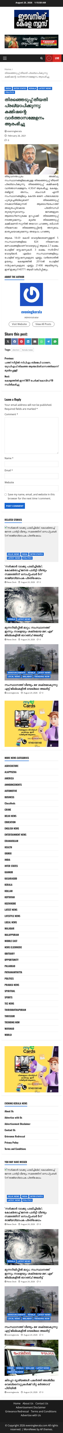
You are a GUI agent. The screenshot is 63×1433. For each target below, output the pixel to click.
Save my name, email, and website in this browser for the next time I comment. (31, 496)
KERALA (32, 88)
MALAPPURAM (12, 935)
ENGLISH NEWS (12, 828)
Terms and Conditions (15, 1149)
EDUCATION (10, 822)
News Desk (11, 582)
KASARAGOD (11, 878)
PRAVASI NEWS (12, 985)
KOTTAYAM (10, 897)
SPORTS (8, 997)
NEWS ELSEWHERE (13, 947)
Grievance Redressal (15, 1136)
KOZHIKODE (10, 903)
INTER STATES (20, 88)
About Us (9, 1111)
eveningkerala (14, 131)
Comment (11, 414)
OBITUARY (10, 953)
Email (9, 470)
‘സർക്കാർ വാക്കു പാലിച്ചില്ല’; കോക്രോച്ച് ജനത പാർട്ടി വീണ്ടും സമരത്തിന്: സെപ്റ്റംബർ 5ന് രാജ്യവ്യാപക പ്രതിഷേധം (26, 572)
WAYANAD (9, 1028)
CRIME (8, 809)
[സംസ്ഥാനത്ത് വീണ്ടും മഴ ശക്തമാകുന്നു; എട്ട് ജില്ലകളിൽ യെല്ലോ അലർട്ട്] (31, 662)
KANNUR (9, 872)
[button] (34, 41)
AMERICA (9, 778)
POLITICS (10, 92)
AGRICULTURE (11, 766)
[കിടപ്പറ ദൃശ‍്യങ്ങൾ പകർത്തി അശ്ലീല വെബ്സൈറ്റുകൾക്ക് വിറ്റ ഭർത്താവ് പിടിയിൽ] (31, 1358)
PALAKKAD (10, 966)
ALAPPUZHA (11, 772)
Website (9, 482)
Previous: (31, 364)
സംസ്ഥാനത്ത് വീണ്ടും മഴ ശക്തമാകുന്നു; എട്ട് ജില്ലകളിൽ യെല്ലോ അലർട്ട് (31, 686)
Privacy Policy (11, 1142)
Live (57, 58)
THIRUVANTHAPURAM (15, 1010)
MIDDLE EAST (11, 941)
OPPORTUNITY (12, 960)
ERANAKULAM (11, 841)
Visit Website (19, 324)
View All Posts (43, 324)
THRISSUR (10, 1016)
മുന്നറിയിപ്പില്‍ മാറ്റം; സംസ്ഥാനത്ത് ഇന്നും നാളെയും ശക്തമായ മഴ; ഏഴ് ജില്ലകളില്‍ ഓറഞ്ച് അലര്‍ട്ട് (28, 631)
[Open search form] (41, 58)
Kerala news (27, 349)
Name (9, 458)
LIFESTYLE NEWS (12, 916)
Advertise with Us (13, 1117)
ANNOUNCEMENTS (16, 672)
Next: (29, 380)
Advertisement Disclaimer (17, 1124)
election (16, 349)
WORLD (8, 1035)
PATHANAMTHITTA (13, 972)
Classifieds (10, 803)
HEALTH (8, 847)
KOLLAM (9, 891)
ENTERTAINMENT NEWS (15, 834)
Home (16, 1403)
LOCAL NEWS (14, 676)
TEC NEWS (9, 1003)
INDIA (8, 88)
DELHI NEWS (13, 554)
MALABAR (27, 676)
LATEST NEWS (45, 88)
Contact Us (10, 1130)
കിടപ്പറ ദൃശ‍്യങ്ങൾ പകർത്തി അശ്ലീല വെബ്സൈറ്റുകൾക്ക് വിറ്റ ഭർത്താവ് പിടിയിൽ (29, 1384)
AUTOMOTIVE (11, 791)
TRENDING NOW (42, 676)
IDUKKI (8, 853)
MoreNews (30, 1429)
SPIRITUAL (10, 991)
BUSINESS (9, 797)
